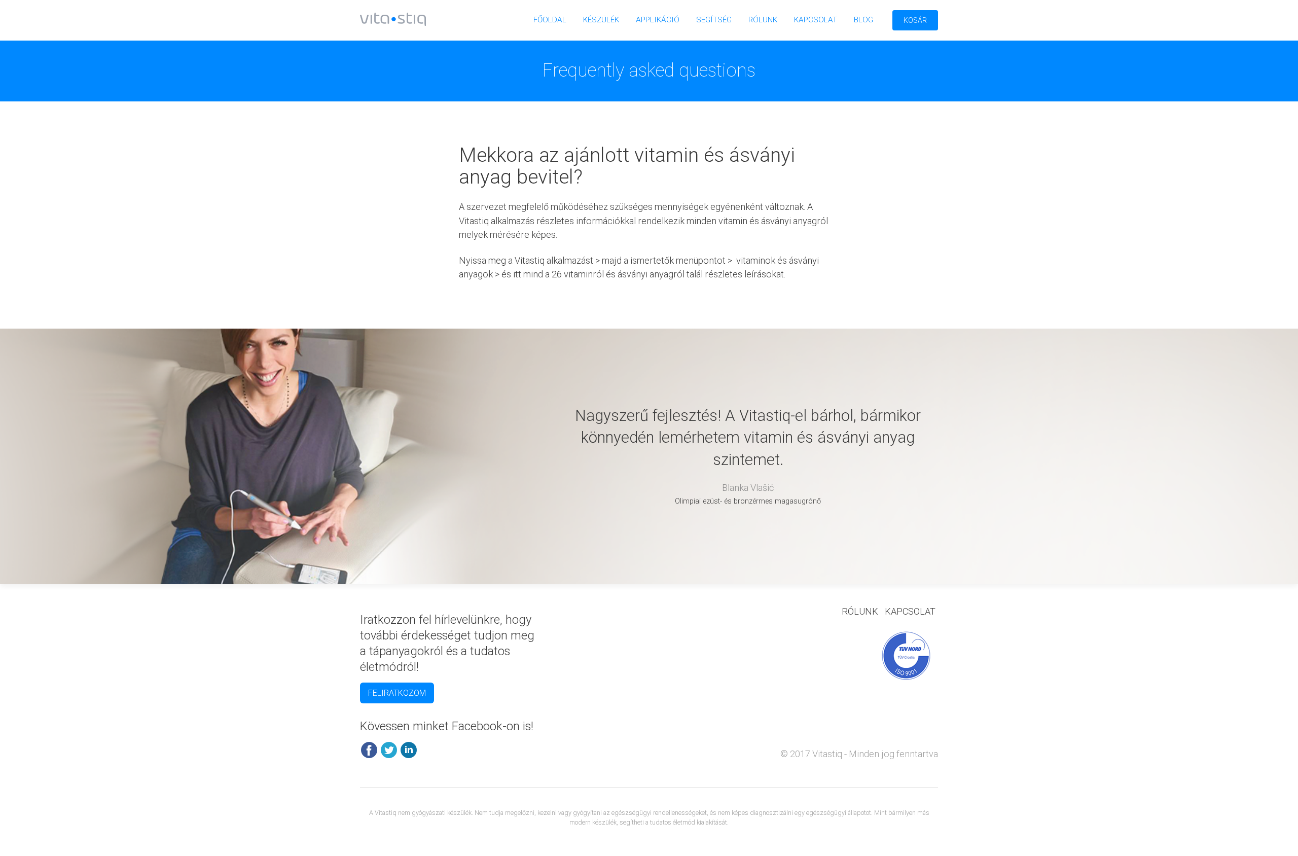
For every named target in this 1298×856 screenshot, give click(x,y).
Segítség (714, 19)
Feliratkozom (397, 693)
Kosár (915, 20)
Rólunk (762, 19)
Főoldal (549, 19)
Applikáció (657, 19)
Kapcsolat (815, 19)
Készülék (601, 19)
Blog (863, 19)
